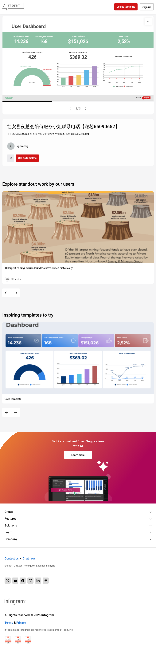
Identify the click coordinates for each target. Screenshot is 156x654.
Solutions (11, 525)
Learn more (78, 454)
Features (10, 518)
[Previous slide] (70, 108)
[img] (63, 81)
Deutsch (18, 565)
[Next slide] (85, 108)
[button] (118, 86)
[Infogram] (13, 7)
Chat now (29, 558)
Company (11, 539)
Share (9, 97)
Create (9, 512)
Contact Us (12, 558)
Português (29, 565)
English (8, 565)
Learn (8, 532)
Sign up (146, 7)
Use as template (126, 6)
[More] (148, 21)
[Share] (10, 158)
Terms (9, 622)
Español (40, 565)
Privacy (21, 622)
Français (50, 565)
